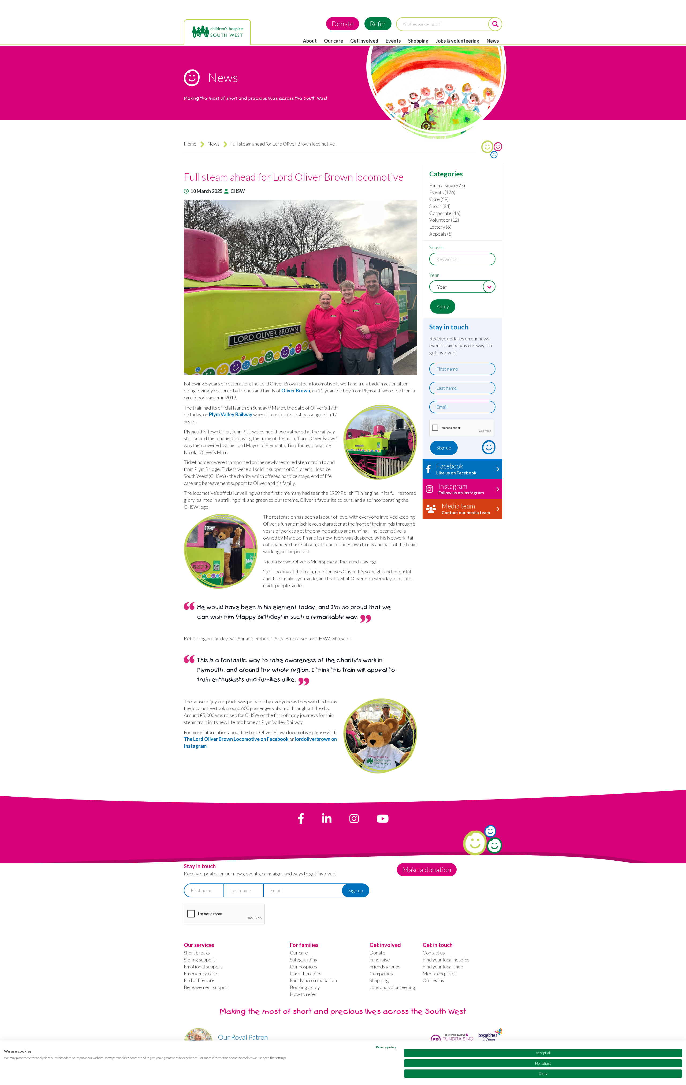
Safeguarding (304, 960)
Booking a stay (305, 987)
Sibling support (199, 960)
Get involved (364, 41)
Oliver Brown (295, 390)
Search (436, 247)
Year (434, 275)
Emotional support (203, 966)
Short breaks (197, 953)
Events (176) (442, 192)
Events (393, 41)
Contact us (434, 953)
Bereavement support (206, 987)
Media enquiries (440, 973)
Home (190, 144)
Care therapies (305, 973)
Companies (381, 973)
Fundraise (380, 960)
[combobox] (462, 286)
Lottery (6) (440, 227)
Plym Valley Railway (230, 414)
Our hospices (303, 966)
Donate (342, 23)
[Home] (217, 32)
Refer (378, 23)
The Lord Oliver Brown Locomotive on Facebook (236, 739)
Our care (333, 41)
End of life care (199, 980)
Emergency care (200, 973)
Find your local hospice (446, 960)
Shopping (418, 41)
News (493, 41)
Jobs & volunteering (457, 41)
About (310, 41)
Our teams (433, 980)
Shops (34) (439, 206)
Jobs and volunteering (392, 987)
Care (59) (439, 199)
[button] (300, 287)
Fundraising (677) (447, 185)
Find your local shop (443, 966)
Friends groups (385, 966)
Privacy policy (386, 1047)
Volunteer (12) (444, 220)
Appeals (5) (441, 234)
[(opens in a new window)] (300, 818)
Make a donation (426, 869)
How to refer (303, 994)
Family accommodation (313, 980)
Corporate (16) (444, 213)
